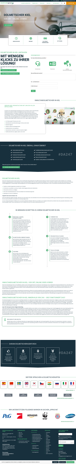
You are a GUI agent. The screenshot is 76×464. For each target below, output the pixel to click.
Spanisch (3, 385)
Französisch (72, 385)
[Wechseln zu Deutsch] (65, 3)
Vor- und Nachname (35, 81)
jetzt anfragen (8, 25)
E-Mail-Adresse (34, 86)
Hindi (49, 385)
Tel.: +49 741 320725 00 (63, 453)
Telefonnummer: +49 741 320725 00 (8, 70)
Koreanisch (34, 385)
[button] (62, 3)
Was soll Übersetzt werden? (36, 73)
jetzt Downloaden (35, 450)
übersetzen (33, 443)
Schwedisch (19, 385)
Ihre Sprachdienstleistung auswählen (39, 57)
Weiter (33, 90)
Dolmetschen (34, 432)
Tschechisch (42, 385)
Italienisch (65, 385)
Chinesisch (11, 385)
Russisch (57, 385)
